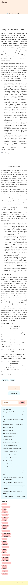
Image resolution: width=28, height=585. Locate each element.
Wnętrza (5, 571)
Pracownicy (7, 127)
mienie (14, 141)
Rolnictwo (5, 547)
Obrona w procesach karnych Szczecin (13, 424)
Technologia (6, 555)
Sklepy (4, 549)
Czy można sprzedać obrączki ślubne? (12, 448)
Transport (6, 99)
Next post (14, 393)
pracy (9, 260)
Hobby (4, 520)
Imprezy (5, 523)
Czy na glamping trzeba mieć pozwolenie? (13, 411)
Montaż (6, 112)
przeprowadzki (23, 43)
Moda (4, 528)
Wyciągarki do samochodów (10, 451)
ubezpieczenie (12, 268)
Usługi (12, 380)
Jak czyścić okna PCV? (8, 439)
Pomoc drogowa (14, 340)
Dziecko (4, 512)
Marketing (5, 525)
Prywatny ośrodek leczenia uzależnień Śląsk (14, 496)
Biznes (4, 504)
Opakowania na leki (8, 427)
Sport (4, 552)
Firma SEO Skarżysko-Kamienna (11, 442)
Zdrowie (5, 573)
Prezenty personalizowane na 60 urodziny (13, 470)
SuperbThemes (22, 583)
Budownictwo (6, 506)
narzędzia (22, 117)
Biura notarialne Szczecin (9, 454)
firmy (25, 68)
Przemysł (5, 544)
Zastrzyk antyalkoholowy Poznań (11, 457)
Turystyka (5, 560)
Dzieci (4, 509)
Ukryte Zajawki (6, 563)
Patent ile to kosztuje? (8, 436)
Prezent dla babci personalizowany (11, 463)
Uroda (4, 565)
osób (13, 58)
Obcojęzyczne (6, 536)
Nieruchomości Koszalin (9, 460)
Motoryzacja (6, 531)
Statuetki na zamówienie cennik (18, 375)
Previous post (14, 388)
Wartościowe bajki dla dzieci (10, 433)
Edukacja (5, 514)
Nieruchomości (6, 533)
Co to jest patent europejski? (10, 445)
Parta (4, 2)
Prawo (4, 541)
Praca (4, 539)
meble (14, 123)
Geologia (5, 517)
